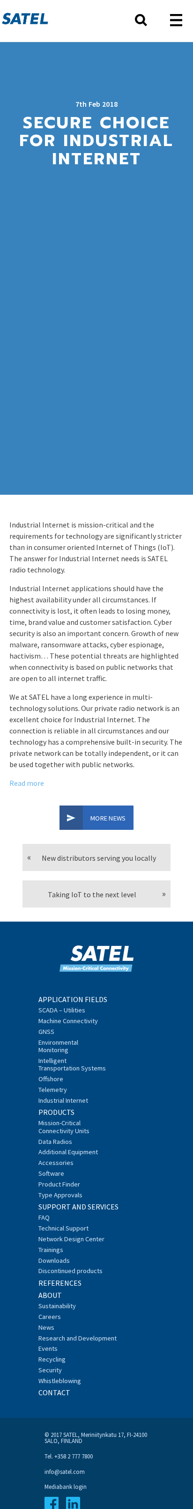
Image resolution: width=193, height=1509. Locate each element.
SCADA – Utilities (61, 1010)
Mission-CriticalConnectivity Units (63, 1127)
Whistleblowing (59, 1381)
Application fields (72, 999)
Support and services (78, 1206)
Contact (54, 1392)
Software (51, 1173)
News (46, 1327)
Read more (26, 783)
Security (50, 1370)
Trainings (50, 1249)
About (50, 1295)
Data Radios (55, 1141)
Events (48, 1348)
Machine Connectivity (68, 1021)
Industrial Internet (63, 1100)
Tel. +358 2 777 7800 (69, 1456)
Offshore (50, 1079)
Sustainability (57, 1306)
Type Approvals (60, 1195)
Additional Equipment (68, 1152)
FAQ (44, 1217)
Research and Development (77, 1338)
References (60, 1283)
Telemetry (52, 1089)
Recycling (52, 1359)
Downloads (54, 1260)
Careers (49, 1316)
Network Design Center (71, 1239)
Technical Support (63, 1228)
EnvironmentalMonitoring (58, 1046)
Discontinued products (70, 1271)
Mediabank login (66, 1486)
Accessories (56, 1162)
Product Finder (59, 1184)
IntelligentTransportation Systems (72, 1064)
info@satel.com (65, 1471)
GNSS (46, 1031)
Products (56, 1112)
